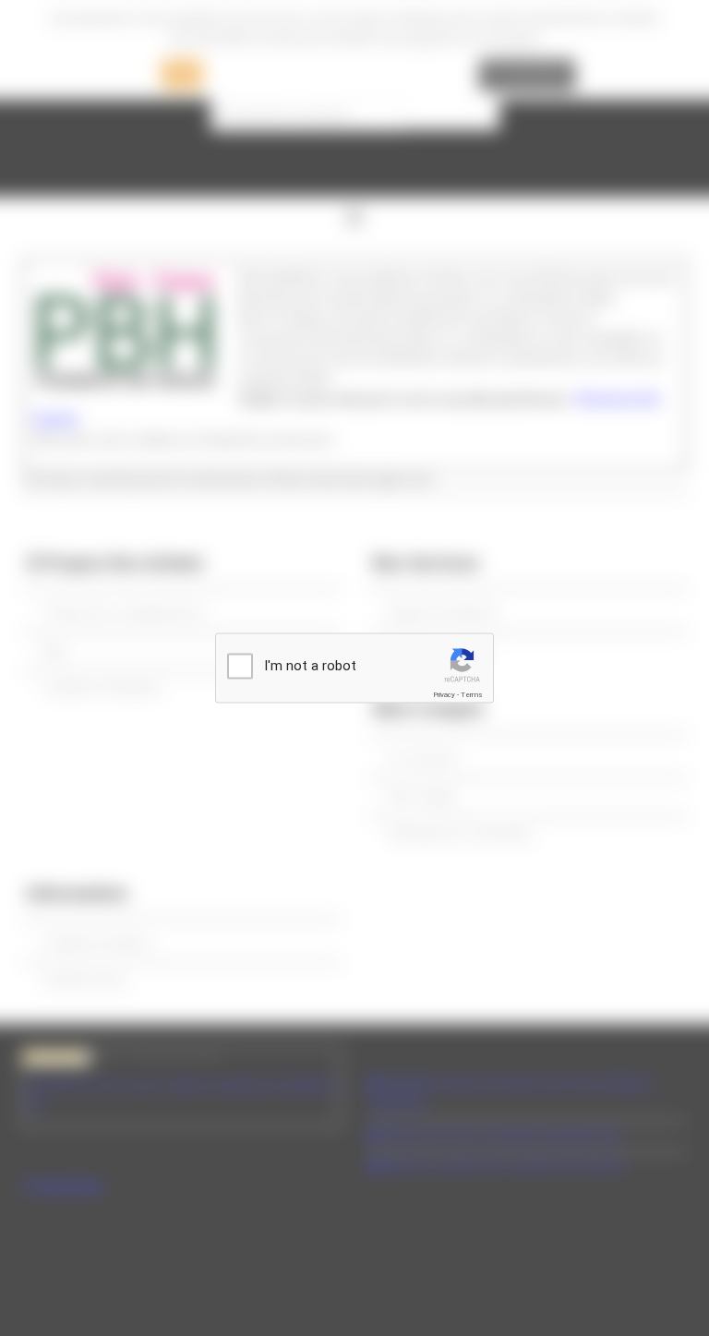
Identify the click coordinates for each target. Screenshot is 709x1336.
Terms (472, 695)
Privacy (444, 695)
